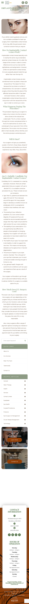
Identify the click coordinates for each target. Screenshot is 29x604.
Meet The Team (8, 361)
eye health (7, 404)
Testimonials (7, 365)
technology (7, 423)
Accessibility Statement (10, 595)
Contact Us (7, 370)
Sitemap (14, 597)
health (5, 388)
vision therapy (7, 385)
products (6, 412)
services (6, 392)
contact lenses (8, 396)
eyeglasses (6, 400)
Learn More (14, 440)
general (6, 381)
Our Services (7, 356)
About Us (6, 351)
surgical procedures (9, 408)
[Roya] (14, 601)
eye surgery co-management (12, 416)
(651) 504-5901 (15, 526)
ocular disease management (11, 419)
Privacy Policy (21, 595)
